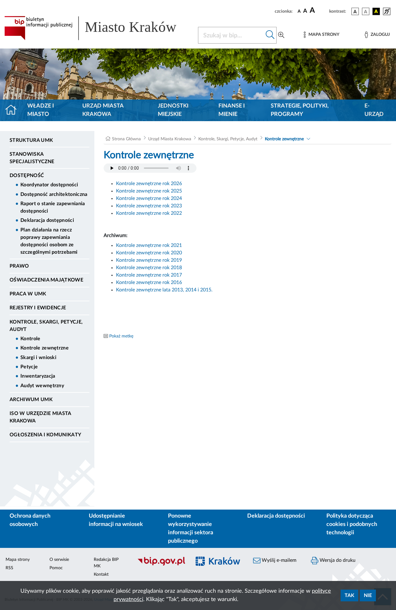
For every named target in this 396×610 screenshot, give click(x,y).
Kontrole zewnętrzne (44, 347)
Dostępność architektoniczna (54, 194)
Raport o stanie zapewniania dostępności (52, 207)
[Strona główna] (13, 110)
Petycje (29, 366)
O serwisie (59, 559)
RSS (9, 568)
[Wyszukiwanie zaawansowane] (281, 35)
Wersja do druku (336, 560)
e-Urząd (374, 110)
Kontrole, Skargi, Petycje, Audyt (46, 326)
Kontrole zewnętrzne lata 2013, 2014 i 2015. (164, 289)
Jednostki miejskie (173, 110)
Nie (368, 595)
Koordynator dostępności (49, 184)
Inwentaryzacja (37, 376)
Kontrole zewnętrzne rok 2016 (149, 282)
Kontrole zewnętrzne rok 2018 (149, 267)
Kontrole (30, 338)
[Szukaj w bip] (270, 35)
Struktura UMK (31, 140)
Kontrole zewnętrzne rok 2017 (149, 275)
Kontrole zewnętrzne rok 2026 (149, 183)
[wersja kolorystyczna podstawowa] (355, 11)
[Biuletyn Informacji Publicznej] (161, 565)
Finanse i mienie (231, 110)
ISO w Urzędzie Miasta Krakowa (40, 417)
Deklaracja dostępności (47, 220)
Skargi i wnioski (38, 357)
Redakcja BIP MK (106, 562)
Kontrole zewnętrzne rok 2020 (149, 252)
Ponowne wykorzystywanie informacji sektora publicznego (190, 528)
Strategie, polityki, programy (300, 110)
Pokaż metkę (121, 336)
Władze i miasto (40, 110)
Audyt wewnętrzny (42, 385)
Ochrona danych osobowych (30, 520)
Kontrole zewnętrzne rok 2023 (149, 205)
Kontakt (101, 574)
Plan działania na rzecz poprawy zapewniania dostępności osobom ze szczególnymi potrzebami (48, 241)
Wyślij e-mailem (278, 560)
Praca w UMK (28, 293)
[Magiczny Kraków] (218, 565)
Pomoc (56, 568)
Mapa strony (18, 559)
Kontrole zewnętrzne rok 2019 (149, 260)
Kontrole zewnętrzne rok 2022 (149, 213)
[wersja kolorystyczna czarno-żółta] (376, 11)
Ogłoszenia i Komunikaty (45, 434)
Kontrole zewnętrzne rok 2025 (149, 191)
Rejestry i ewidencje (38, 307)
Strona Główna (126, 139)
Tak (349, 595)
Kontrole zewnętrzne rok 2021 (149, 245)
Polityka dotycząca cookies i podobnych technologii (351, 524)
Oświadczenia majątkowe (46, 279)
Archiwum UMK (31, 399)
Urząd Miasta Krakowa (102, 110)
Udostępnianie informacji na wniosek (116, 520)
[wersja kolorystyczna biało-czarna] (365, 11)
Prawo (19, 266)
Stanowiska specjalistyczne (32, 158)
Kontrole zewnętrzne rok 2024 (149, 198)
